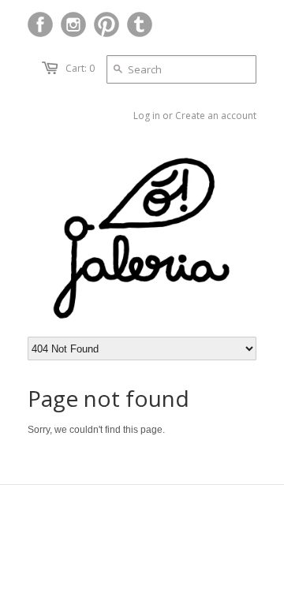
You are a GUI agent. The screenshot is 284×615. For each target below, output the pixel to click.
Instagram (73, 24)
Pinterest (106, 24)
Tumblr (139, 24)
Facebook (40, 24)
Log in (146, 115)
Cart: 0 (80, 68)
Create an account (215, 115)
